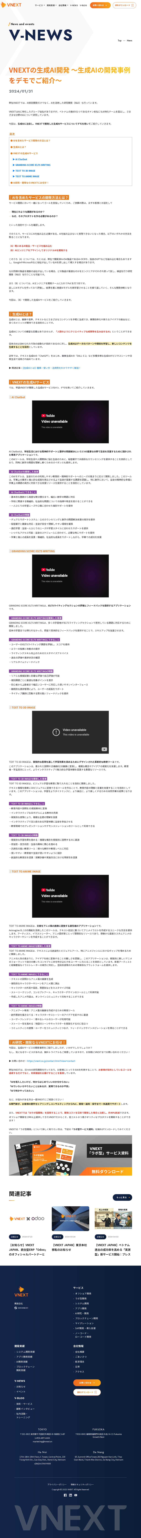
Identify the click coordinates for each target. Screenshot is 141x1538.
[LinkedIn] (70, 1495)
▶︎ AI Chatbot (20, 159)
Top (119, 40)
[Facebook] (65, 1495)
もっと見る (122, 1197)
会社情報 (78, 1346)
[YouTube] (76, 1495)
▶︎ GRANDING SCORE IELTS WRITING (31, 164)
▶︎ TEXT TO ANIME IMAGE (26, 176)
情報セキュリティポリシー (82, 1484)
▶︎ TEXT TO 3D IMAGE (24, 170)
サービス (78, 1288)
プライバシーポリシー (57, 1484)
